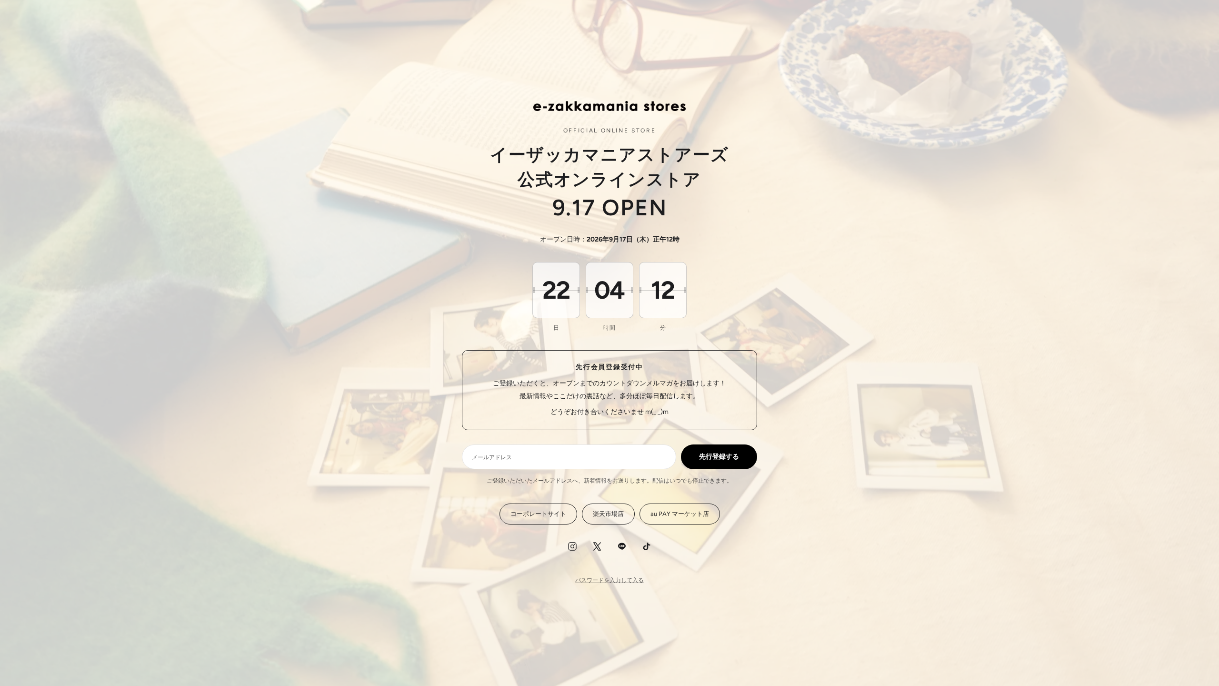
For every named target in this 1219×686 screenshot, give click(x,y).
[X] (597, 546)
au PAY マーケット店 (679, 513)
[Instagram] (572, 546)
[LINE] (621, 546)
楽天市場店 (608, 513)
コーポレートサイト (538, 513)
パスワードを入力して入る (609, 580)
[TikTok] (646, 546)
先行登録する (719, 457)
